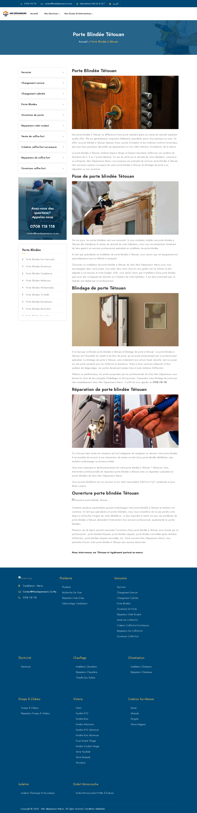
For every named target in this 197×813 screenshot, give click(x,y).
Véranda (135, 713)
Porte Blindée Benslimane (39, 301)
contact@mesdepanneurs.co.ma (43, 233)
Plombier (66, 587)
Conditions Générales (95, 808)
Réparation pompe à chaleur (35, 713)
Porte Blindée (29, 104)
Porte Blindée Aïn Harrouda (40, 259)
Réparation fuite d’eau (73, 598)
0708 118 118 (160, 382)
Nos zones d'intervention (77, 13)
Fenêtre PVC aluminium (87, 730)
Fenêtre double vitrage (87, 746)
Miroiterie (80, 762)
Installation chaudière (86, 666)
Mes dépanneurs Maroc (52, 808)
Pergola (134, 719)
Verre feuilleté (83, 751)
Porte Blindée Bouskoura (38, 266)
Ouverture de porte (32, 115)
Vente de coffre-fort (32, 136)
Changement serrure (32, 83)
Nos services (51, 13)
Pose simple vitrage (86, 740)
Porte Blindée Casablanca (39, 273)
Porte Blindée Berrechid (38, 309)
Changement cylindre (33, 93)
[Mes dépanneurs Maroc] (14, 14)
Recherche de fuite (72, 592)
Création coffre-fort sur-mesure (39, 147)
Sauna (134, 708)
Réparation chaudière (86, 672)
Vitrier (79, 708)
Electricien (26, 666)
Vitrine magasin (138, 724)
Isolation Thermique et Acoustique (38, 793)
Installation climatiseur (141, 666)
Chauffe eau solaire (85, 677)
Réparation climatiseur (141, 672)
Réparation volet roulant (35, 125)
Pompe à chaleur (30, 708)
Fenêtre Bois (82, 719)
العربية (115, 3)
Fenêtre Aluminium (85, 724)
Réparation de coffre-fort (35, 157)
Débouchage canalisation (75, 603)
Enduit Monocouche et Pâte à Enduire (95, 793)
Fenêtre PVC (82, 713)
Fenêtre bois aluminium (87, 735)
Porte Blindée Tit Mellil (37, 294)
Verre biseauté (83, 757)
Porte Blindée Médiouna (38, 280)
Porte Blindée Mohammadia (40, 287)
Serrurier (26, 72)
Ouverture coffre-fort (33, 168)
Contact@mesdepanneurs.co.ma (39, 591)
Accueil (34, 13)
